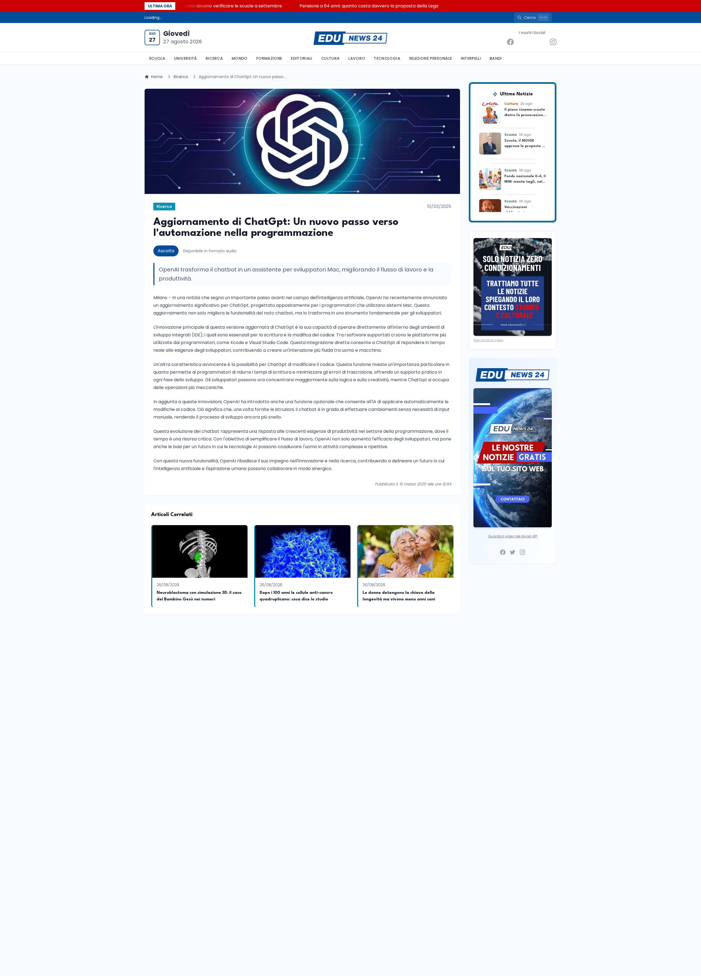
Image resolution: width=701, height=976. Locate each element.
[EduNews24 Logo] (350, 37)
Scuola (157, 58)
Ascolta (166, 251)
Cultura (330, 58)
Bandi (496, 58)
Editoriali (301, 58)
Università (185, 58)
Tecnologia (387, 58)
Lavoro (356, 58)
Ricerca (214, 58)
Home (157, 76)
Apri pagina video (488, 340)
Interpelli (471, 58)
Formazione (269, 58)
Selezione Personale (430, 58)
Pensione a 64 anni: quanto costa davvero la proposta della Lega (331, 6)
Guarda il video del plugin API (512, 536)
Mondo (240, 58)
